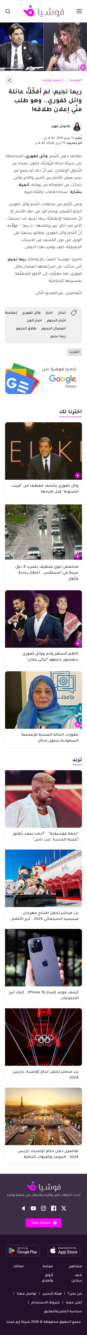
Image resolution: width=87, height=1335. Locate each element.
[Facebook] (53, 1208)
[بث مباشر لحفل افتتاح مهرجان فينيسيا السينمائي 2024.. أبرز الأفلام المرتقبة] (43, 878)
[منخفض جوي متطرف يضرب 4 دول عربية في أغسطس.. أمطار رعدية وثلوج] (43, 532)
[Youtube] (33, 1208)
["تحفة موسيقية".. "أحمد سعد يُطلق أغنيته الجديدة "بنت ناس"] (43, 799)
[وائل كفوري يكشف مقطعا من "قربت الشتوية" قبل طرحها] (43, 451)
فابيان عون (60, 126)
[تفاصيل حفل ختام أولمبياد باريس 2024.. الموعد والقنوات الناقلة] (43, 1116)
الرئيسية (75, 80)
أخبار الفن (34, 321)
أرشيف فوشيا (52, 80)
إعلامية (11, 313)
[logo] (43, 11)
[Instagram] (43, 1208)
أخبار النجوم (56, 321)
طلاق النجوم (26, 329)
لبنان (62, 313)
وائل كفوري (31, 313)
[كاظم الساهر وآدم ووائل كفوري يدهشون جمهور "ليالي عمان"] (43, 619)
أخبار (49, 313)
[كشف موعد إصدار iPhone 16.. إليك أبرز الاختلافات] (43, 957)
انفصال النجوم (53, 329)
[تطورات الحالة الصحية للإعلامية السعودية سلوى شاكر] (43, 700)
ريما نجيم (58, 336)
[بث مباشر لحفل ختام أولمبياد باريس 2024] (43, 1037)
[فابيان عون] (77, 126)
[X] (63, 1208)
